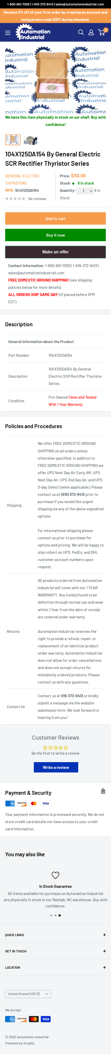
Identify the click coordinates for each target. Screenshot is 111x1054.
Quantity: (68, 190)
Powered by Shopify (19, 1043)
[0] (101, 32)
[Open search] (81, 32)
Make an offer (55, 254)
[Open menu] (7, 33)
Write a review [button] (56, 767)
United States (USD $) (24, 994)
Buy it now (55, 234)
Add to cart (55, 218)
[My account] (91, 32)
